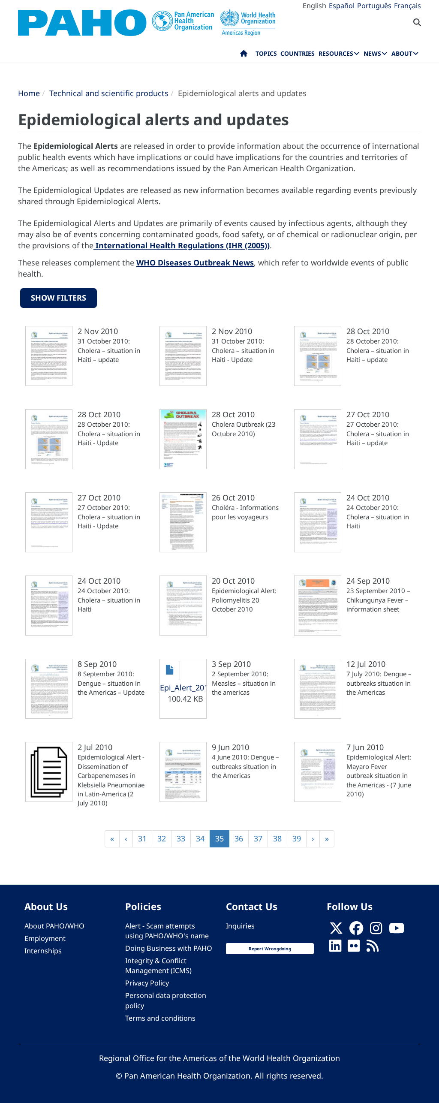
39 (299, 838)
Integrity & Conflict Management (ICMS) (158, 965)
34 (203, 838)
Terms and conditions (160, 1018)
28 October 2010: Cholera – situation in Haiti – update (377, 350)
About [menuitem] (401, 53)
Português (374, 5)
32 (164, 838)
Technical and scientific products (108, 93)
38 (280, 838)
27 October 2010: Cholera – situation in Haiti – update (377, 433)
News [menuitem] (372, 53)
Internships (43, 950)
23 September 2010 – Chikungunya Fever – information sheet (378, 599)
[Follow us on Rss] (373, 948)
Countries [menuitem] (297, 53)
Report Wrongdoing (270, 949)
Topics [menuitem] (266, 53)
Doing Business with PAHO (168, 948)
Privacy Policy (147, 983)
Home (29, 93)
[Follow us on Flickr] (354, 948)
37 (261, 838)
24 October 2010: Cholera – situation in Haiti (377, 516)
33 (184, 838)
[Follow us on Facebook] (356, 930)
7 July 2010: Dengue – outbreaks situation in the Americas (379, 682)
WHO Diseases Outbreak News (195, 262)
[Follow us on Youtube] (396, 930)
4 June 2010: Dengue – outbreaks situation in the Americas (245, 766)
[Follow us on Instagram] (376, 930)
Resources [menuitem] (336, 53)
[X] (336, 930)
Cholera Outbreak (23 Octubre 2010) (244, 428)
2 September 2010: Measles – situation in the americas (244, 682)
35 (222, 840)
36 (242, 838)
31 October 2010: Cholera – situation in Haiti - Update (243, 350)
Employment (45, 938)
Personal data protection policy (165, 1000)
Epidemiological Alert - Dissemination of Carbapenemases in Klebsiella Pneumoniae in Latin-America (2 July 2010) (111, 780)
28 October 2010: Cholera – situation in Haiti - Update (109, 433)
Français (407, 5)
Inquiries (240, 926)
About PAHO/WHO (54, 926)
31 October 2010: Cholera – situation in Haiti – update (109, 350)
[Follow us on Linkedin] (335, 948)
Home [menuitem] (243, 55)
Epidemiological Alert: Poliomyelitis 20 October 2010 (244, 599)
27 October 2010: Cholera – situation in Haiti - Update (109, 516)
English (314, 5)
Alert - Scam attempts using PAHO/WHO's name (167, 930)
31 (145, 838)
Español (342, 5)
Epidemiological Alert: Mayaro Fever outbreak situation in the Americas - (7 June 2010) (378, 775)
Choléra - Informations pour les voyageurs (245, 512)
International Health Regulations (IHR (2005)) (181, 245)
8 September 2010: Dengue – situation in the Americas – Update (111, 682)
